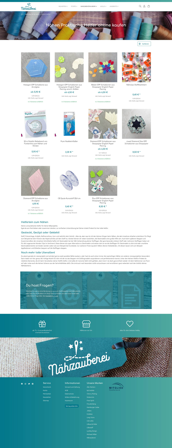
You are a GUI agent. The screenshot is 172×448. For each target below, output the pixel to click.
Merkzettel (47, 394)
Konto (45, 390)
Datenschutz (69, 394)
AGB (66, 390)
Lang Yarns (90, 417)
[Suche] (140, 6)
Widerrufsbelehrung (72, 397)
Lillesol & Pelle (92, 424)
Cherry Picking (92, 394)
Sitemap (46, 400)
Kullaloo (89, 414)
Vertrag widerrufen (72, 406)
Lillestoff (90, 427)
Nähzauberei (91, 437)
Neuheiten (62, 6)
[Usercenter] (144, 6)
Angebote (113, 6)
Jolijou (89, 410)
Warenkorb (47, 387)
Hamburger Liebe (93, 407)
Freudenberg (91, 404)
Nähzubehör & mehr (88, 6)
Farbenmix (90, 397)
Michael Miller (92, 434)
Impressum (69, 400)
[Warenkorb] (149, 6)
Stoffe (73, 6)
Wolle (102, 6)
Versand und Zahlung (72, 387)
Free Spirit (90, 400)
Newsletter (47, 397)
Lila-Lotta (90, 421)
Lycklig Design (92, 431)
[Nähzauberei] (30, 6)
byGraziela (90, 390)
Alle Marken (91, 387)
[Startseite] (22, 14)
